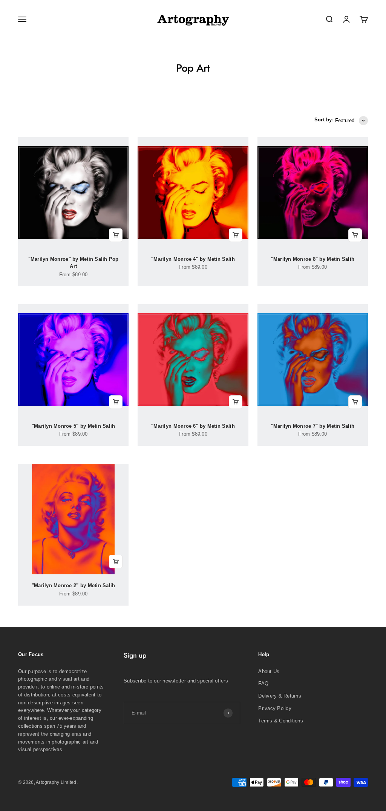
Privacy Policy (274, 708)
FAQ (263, 683)
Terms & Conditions (280, 721)
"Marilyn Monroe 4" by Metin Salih (193, 259)
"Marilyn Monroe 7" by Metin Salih (313, 426)
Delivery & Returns (279, 696)
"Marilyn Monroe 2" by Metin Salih (73, 585)
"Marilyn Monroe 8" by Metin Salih (313, 259)
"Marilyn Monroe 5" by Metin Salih (73, 426)
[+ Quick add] (116, 235)
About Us (268, 671)
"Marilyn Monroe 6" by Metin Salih (193, 426)
